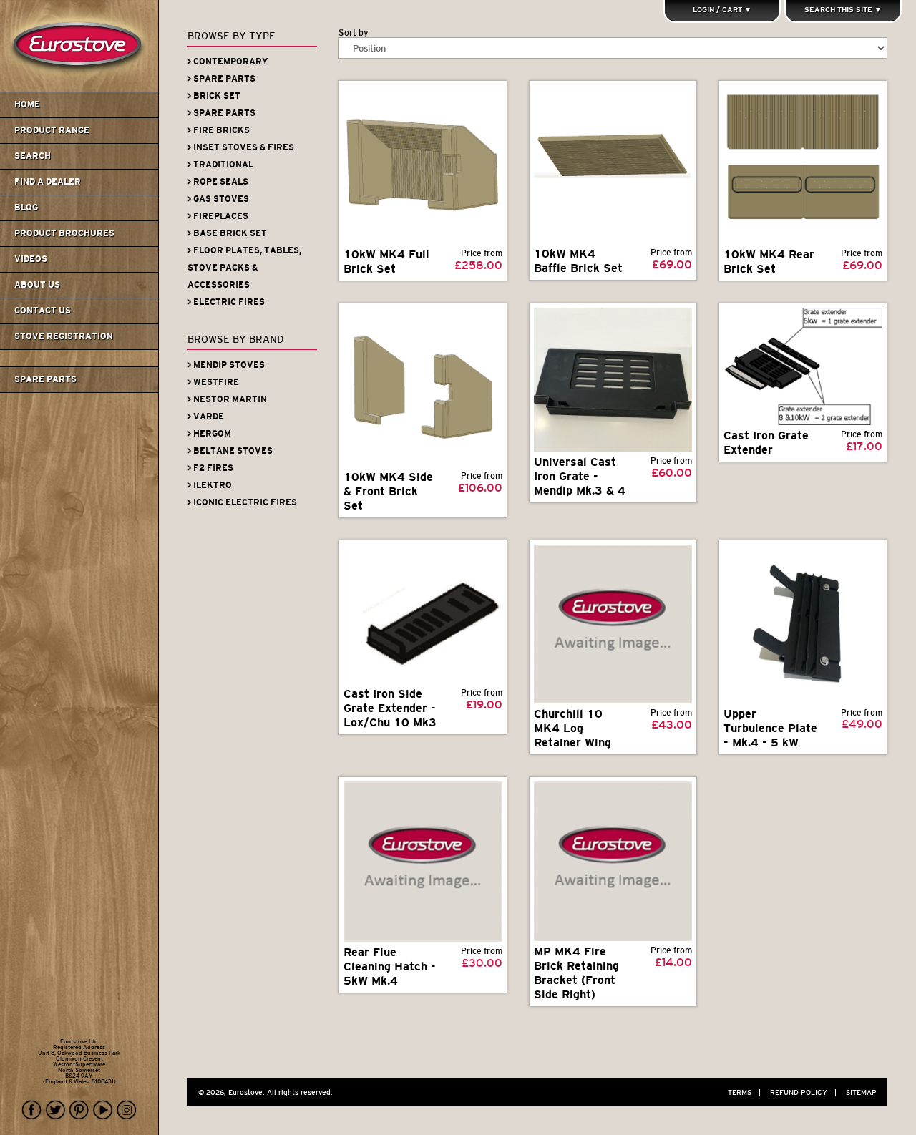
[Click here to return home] (81, 89)
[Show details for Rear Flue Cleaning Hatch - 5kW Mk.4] (423, 861)
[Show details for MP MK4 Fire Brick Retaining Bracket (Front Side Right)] (613, 860)
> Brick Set (213, 96)
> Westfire (213, 382)
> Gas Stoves (218, 199)
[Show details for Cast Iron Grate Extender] (802, 366)
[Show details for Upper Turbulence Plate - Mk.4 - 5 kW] (802, 624)
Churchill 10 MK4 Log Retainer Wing (572, 728)
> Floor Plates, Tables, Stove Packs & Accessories (244, 267)
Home (27, 104)
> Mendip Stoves (226, 365)
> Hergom (209, 434)
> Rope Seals (217, 182)
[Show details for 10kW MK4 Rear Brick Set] (802, 164)
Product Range (51, 130)
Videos (30, 259)
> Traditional (220, 165)
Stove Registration (63, 336)
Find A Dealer (47, 182)
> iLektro (209, 485)
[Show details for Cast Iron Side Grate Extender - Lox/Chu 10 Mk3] (423, 614)
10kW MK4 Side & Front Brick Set (388, 491)
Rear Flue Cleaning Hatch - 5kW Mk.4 (390, 966)
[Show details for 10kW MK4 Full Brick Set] (423, 164)
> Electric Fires (226, 302)
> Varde (205, 416)
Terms (744, 1092)
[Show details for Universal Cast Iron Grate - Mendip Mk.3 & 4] (613, 380)
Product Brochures (64, 233)
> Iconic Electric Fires (242, 502)
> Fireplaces (217, 216)
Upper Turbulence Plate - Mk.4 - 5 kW (770, 728)
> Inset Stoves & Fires (240, 147)
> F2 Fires (210, 468)
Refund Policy (803, 1092)
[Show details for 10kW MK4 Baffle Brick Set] (613, 164)
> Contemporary (227, 62)
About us (37, 285)
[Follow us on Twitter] (56, 1110)
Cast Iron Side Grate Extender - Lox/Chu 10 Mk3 (390, 708)
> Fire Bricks (218, 130)
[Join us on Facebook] (32, 1110)
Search (32, 156)
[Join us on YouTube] (103, 1110)
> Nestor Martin (227, 399)
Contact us (42, 311)
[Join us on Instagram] (126, 1110)
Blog (26, 208)
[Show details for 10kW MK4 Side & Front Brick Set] (423, 387)
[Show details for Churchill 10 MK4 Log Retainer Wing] (613, 624)
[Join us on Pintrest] (79, 1110)
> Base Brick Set (227, 233)
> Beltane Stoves (230, 451)
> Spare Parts (221, 79)
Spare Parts (45, 379)
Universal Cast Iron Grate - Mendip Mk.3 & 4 (579, 476)
